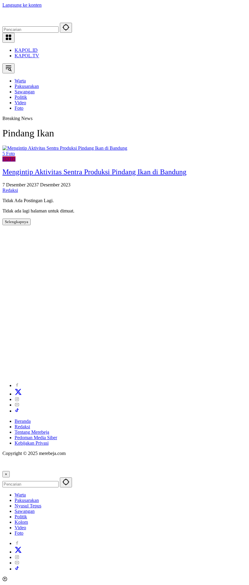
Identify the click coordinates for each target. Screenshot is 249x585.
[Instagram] (17, 399)
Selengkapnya (16, 221)
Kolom (21, 522)
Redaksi (10, 190)
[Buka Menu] (8, 38)
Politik (21, 516)
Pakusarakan (27, 500)
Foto (19, 533)
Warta (20, 494)
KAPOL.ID (26, 50)
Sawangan (25, 511)
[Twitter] (18, 393)
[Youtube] (17, 404)
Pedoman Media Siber (36, 437)
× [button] (6, 474)
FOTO (8, 159)
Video (20, 527)
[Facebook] (17, 385)
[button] (66, 28)
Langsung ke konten (22, 5)
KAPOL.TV (27, 55)
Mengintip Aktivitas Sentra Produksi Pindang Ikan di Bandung (94, 172)
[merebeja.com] (29, 19)
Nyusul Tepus (28, 505)
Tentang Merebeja (32, 432)
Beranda (23, 421)
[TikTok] (17, 410)
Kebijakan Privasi (32, 443)
